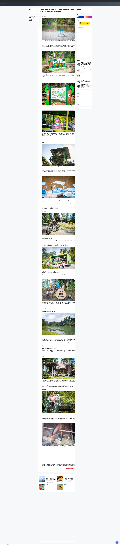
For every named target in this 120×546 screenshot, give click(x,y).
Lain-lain (17, 3)
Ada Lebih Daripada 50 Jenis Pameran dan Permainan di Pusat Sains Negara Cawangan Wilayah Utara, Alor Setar (51, 487)
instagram (88, 16)
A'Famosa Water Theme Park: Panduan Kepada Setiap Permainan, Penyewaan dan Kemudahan (85, 75)
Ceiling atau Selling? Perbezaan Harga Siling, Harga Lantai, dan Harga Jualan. (86, 85)
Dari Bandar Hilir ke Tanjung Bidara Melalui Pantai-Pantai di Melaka (69, 486)
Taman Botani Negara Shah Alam (67, 465)
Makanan (12, 3)
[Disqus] (56, 505)
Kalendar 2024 (29, 3)
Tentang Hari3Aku (23, 3)
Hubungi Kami (12, 544)
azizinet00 (69, 468)
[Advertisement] (84, 43)
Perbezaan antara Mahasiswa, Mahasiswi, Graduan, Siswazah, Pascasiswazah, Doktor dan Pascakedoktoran (86, 64)
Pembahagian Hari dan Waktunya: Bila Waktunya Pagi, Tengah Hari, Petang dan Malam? (86, 69)
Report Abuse (80, 108)
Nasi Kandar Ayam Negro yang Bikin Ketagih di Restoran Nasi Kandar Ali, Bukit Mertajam (86, 80)
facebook (79, 16)
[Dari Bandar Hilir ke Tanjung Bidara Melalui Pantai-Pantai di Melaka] (60, 487)
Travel (29, 12)
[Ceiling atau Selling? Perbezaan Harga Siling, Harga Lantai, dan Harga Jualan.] (78, 86)
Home (9, 3)
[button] (1, 3)
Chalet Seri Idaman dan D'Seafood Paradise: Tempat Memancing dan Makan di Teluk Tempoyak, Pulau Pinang (51, 480)
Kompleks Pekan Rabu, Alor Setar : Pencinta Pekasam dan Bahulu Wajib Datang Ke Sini (69, 479)
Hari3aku (73, 468)
